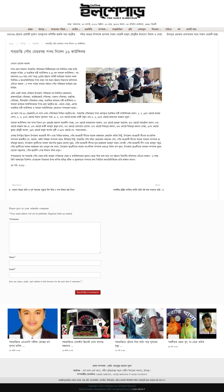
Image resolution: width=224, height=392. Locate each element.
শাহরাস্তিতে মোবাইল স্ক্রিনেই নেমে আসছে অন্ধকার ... (82, 344)
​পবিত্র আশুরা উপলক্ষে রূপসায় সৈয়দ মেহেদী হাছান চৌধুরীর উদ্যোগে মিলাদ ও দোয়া (113, 34)
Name (11, 257)
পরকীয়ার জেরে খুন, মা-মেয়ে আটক (186, 342)
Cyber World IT (138, 389)
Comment (14, 219)
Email (11, 269)
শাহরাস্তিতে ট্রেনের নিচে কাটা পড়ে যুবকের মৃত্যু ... (136, 344)
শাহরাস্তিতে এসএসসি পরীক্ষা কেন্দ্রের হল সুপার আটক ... (29, 344)
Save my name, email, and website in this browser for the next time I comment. (44, 281)
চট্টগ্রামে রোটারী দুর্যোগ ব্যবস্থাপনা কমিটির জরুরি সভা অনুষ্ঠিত (37, 34)
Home (11, 43)
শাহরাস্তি (35, 43)
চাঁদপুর (23, 43)
